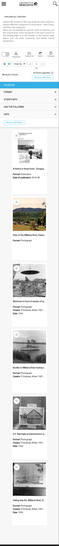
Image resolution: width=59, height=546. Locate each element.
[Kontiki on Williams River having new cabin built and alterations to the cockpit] (29, 346)
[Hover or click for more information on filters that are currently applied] (52, 72)
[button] (29, 54)
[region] (29, 104)
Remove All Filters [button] (42, 77)
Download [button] (16, 54)
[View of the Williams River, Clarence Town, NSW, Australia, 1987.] (29, 214)
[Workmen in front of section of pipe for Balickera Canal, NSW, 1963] (29, 280)
